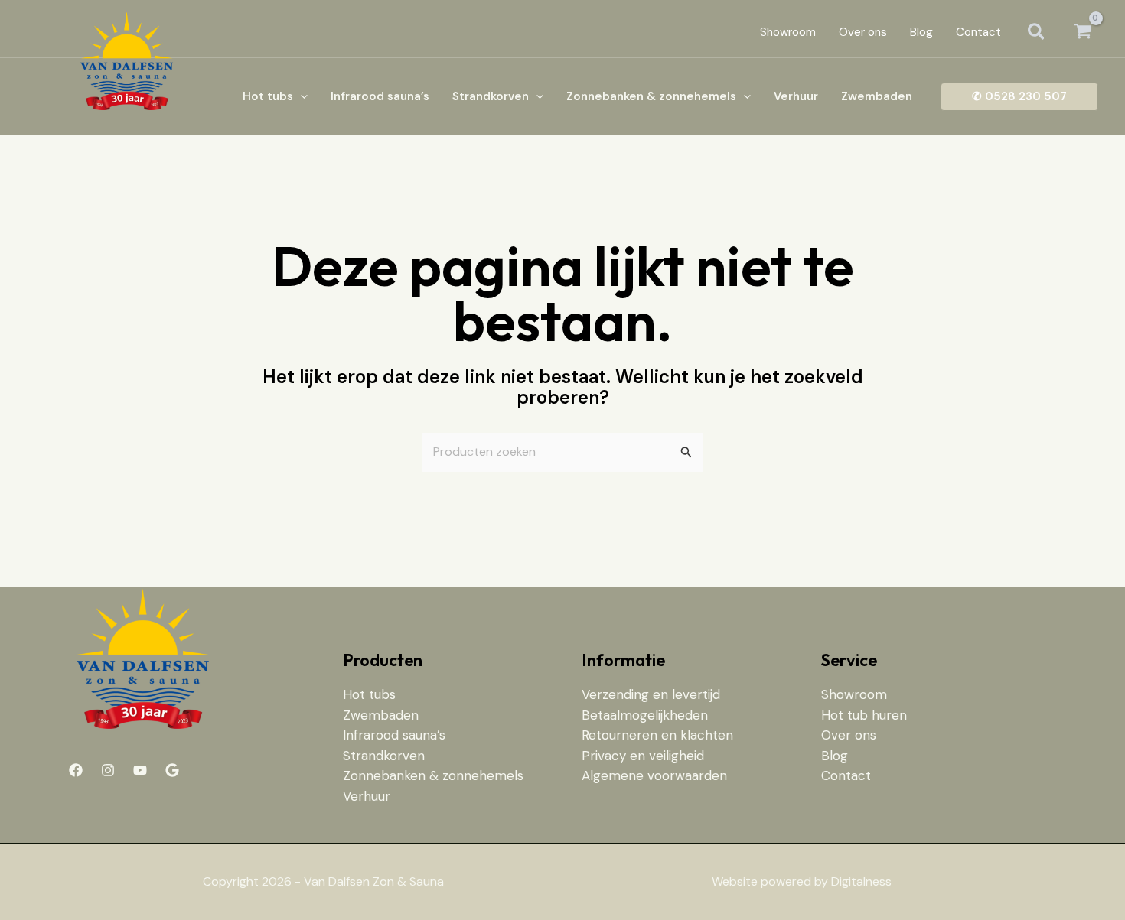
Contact (846, 775)
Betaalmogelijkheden (645, 715)
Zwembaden (381, 715)
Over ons (848, 735)
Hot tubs (369, 694)
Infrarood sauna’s (394, 735)
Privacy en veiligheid (643, 755)
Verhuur (366, 796)
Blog (834, 755)
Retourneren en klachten (657, 735)
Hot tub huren (864, 715)
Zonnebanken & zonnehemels (433, 775)
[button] (1037, 33)
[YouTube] (140, 770)
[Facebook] (76, 770)
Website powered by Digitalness (802, 881)
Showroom (854, 694)
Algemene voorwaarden (654, 775)
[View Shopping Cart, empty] (1082, 32)
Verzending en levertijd (651, 694)
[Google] (172, 770)
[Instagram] (108, 770)
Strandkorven (384, 755)
